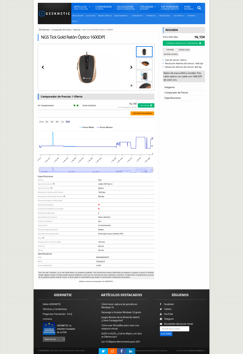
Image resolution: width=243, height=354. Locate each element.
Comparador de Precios (61, 30)
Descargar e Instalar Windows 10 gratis (121, 312)
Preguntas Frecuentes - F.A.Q (57, 314)
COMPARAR (170, 50)
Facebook (169, 304)
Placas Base (90, 16)
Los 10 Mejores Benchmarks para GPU (120, 341)
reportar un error (171, 54)
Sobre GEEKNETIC (52, 304)
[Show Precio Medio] (87, 127)
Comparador (103, 7)
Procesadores (78, 16)
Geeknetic (45, 30)
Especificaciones (173, 98)
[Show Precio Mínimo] (105, 127)
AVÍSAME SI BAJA (184, 50)
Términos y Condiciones (55, 309)
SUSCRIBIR (166, 333)
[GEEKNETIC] (54, 13)
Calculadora (126, 7)
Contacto (47, 318)
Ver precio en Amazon (142, 113)
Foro (188, 7)
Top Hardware (170, 7)
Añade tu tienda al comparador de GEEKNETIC (96, 281)
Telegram (169, 318)
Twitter (167, 309)
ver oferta (144, 105)
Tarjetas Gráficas (105, 16)
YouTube (168, 314)
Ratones (77, 30)
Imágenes (170, 87)
